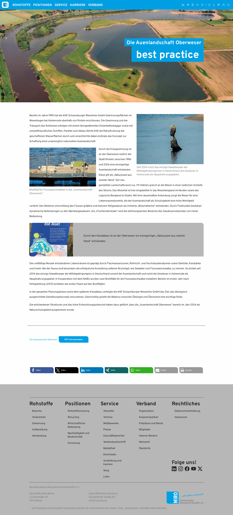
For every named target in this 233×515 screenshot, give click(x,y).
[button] (42, 370)
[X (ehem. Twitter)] (202, 4)
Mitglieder (144, 429)
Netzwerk (144, 442)
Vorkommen (39, 417)
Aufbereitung (39, 429)
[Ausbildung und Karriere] (218, 4)
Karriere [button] (77, 4)
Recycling (73, 417)
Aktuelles (108, 411)
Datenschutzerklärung (187, 411)
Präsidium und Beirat (151, 423)
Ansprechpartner (148, 417)
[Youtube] (197, 4)
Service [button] (61, 4)
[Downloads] (214, 4)
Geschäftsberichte (113, 435)
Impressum (180, 417)
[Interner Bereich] (223, 4)
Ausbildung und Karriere (112, 462)
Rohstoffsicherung (78, 411)
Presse (107, 429)
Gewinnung (38, 423)
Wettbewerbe (111, 423)
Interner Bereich (148, 435)
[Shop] (209, 4)
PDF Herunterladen (73, 339)
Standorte (144, 448)
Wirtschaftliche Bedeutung (76, 425)
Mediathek (109, 448)
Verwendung (39, 435)
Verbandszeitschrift (114, 442)
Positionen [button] (42, 4)
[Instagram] (188, 4)
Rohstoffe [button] (22, 4)
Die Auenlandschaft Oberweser (43, 339)
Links (106, 476)
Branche (37, 411)
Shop (106, 470)
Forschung (74, 443)
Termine (107, 417)
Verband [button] (95, 4)
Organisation (146, 411)
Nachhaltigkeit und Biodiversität (78, 435)
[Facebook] (192, 4)
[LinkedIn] (183, 4)
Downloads (109, 454)
